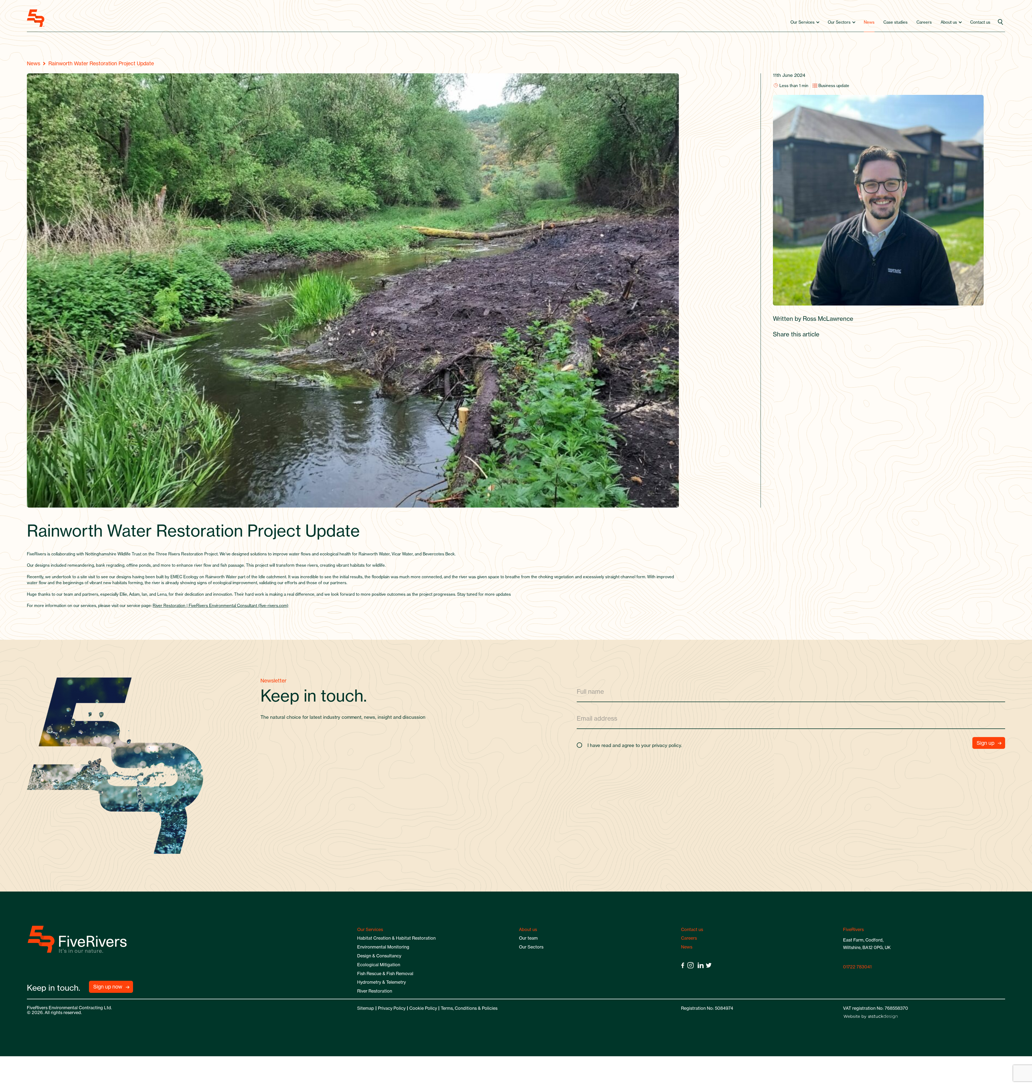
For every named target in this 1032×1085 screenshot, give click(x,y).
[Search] (1001, 22)
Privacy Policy (392, 1008)
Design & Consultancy (379, 955)
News (869, 22)
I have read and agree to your (634, 745)
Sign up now (107, 986)
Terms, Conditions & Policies (469, 1008)
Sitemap (365, 1008)
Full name (590, 691)
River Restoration (374, 991)
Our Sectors (839, 22)
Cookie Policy (423, 1008)
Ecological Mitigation (378, 964)
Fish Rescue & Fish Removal (385, 973)
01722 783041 (857, 966)
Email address (597, 718)
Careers (924, 22)
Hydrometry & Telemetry (381, 982)
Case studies (895, 22)
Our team (528, 938)
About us (949, 22)
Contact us (980, 22)
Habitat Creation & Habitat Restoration (396, 938)
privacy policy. (667, 745)
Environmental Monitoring (383, 947)
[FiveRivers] (35, 18)
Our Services (802, 22)
